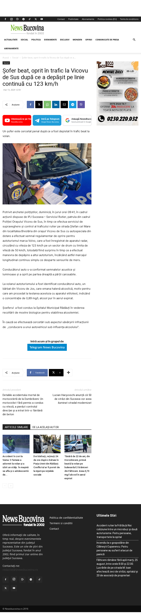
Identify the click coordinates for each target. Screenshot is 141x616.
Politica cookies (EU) (107, 19)
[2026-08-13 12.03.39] (117, 124)
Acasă (6, 57)
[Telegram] (23, 19)
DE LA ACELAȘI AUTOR (45, 427)
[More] (68, 372)
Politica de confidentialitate (66, 517)
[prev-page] (5, 485)
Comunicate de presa (107, 39)
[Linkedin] (55, 104)
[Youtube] (41, 19)
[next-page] (10, 485)
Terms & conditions (129, 19)
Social (24, 39)
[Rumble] (17, 19)
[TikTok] (29, 19)
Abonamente (88, 19)
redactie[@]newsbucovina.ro (20, 569)
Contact (61, 19)
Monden (77, 39)
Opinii (88, 39)
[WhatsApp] (47, 104)
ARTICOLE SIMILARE (16, 427)
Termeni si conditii (61, 523)
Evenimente (50, 39)
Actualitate (10, 39)
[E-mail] (64, 104)
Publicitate (73, 19)
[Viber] (81, 104)
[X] (35, 19)
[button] (134, 40)
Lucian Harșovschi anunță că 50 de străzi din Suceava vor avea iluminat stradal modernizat (72, 398)
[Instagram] (11, 19)
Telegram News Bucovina (47, 347)
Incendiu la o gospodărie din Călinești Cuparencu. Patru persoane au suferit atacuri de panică (114, 548)
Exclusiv (64, 39)
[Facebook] (5, 19)
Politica (36, 39)
